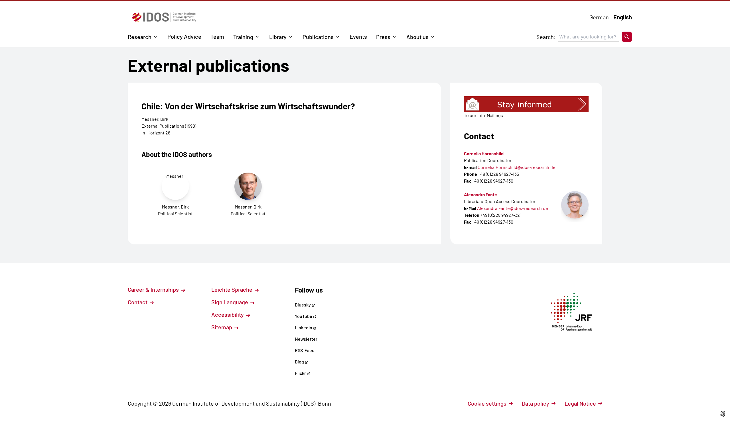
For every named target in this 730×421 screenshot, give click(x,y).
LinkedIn (304, 327)
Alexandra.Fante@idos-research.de (512, 208)
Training (243, 36)
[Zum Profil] (575, 204)
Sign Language (230, 302)
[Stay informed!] (526, 104)
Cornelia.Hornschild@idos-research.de (516, 167)
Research (139, 36)
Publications (318, 36)
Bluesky (303, 304)
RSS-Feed (305, 350)
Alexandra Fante (480, 194)
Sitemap (222, 327)
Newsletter (306, 339)
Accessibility (228, 314)
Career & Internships (154, 289)
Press (383, 36)
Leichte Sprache (232, 289)
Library (278, 36)
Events (358, 36)
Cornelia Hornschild (484, 153)
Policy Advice (184, 36)
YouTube (304, 316)
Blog (300, 361)
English (622, 17)
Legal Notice (580, 403)
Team (217, 36)
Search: (546, 36)
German (599, 17)
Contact (138, 302)
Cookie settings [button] (487, 403)
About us (417, 36)
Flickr (301, 373)
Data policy (535, 403)
